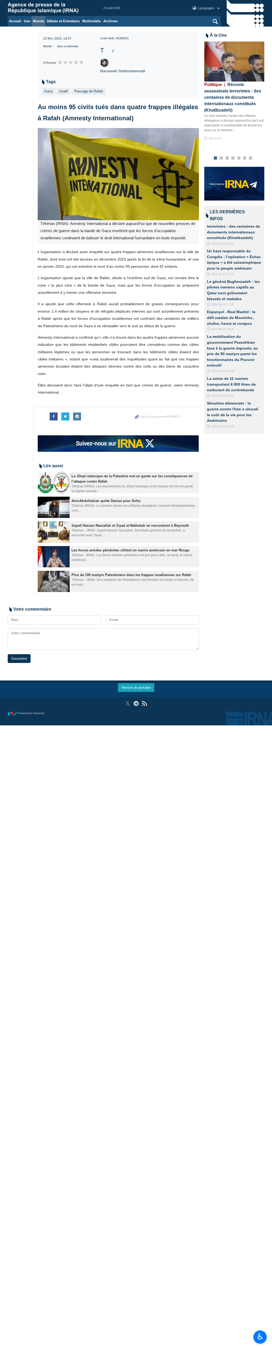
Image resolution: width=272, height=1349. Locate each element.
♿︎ (260, 1336)
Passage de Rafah (88, 91)
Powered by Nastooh (30, 713)
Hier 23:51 (215, 138)
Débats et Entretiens (63, 21)
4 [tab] (233, 158)
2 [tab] (221, 158)
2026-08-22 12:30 (222, 426)
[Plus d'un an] (54, 482)
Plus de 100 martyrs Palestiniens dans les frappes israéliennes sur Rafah (131, 575)
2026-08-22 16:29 (222, 329)
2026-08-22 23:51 (222, 243)
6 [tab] (244, 158)
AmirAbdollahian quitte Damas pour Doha (105, 501)
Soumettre (19, 659)
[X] (127, 703)
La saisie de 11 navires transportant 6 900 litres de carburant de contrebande (231, 384)
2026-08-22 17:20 (222, 304)
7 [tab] (250, 158)
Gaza (48, 91)
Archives (110, 21)
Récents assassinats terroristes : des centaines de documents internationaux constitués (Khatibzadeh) (232, 97)
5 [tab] (239, 158)
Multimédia (91, 21)
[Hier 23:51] (234, 61)
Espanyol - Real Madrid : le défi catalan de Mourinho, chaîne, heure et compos (231, 317)
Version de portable (136, 688)
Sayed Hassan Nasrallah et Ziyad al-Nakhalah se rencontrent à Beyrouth (130, 525)
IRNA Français (50, 8)
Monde (38, 21)
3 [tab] (227, 158)
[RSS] (144, 703)
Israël (63, 91)
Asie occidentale (67, 46)
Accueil (15, 21)
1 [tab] (215, 158)
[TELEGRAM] (136, 703)
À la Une (218, 35)
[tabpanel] (234, 91)
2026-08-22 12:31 (222, 395)
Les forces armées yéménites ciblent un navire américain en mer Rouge (130, 550)
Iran (27, 21)
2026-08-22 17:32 (222, 274)
